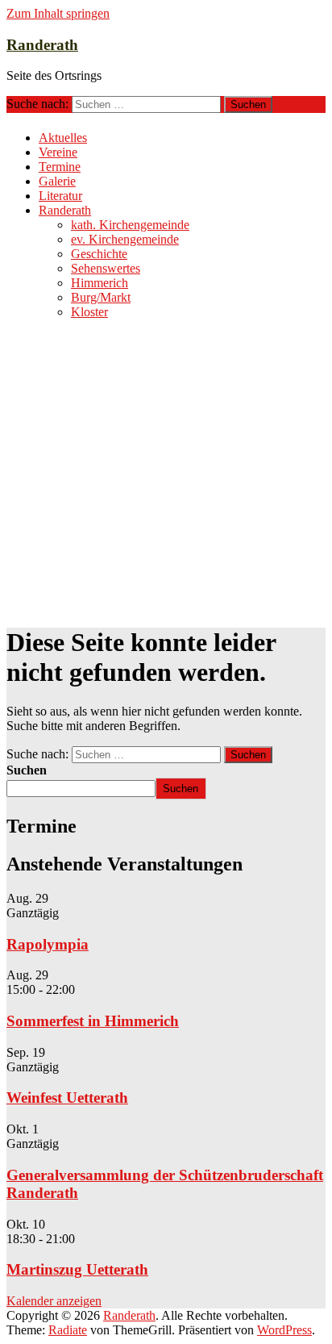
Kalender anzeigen (54, 1301)
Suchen (26, 770)
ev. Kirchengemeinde (125, 239)
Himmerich (99, 283)
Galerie (57, 181)
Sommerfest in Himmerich (92, 1020)
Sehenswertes (105, 268)
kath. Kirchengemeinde (130, 225)
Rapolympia (47, 944)
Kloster (89, 312)
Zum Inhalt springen (58, 13)
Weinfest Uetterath (67, 1097)
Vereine (58, 152)
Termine (60, 166)
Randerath (42, 44)
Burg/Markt (101, 297)
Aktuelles (63, 137)
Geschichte (99, 254)
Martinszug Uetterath (77, 1269)
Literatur (60, 195)
